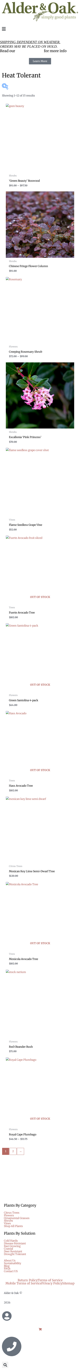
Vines (7, 1223)
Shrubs (8, 1220)
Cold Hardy (11, 1240)
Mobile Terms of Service (23, 1283)
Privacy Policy (51, 1283)
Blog (7, 1266)
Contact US (11, 1271)
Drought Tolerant (15, 1254)
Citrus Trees (11, 1212)
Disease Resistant (15, 1243)
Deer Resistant (13, 1251)
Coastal (8, 1248)
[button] (40, 29)
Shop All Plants (13, 1226)
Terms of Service (50, 1280)
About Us (10, 1260)
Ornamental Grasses (17, 1218)
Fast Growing (12, 1246)
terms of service (29, 51)
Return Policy (28, 1280)
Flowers (9, 1215)
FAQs (7, 1268)
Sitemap (68, 1283)
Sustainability (12, 1263)
